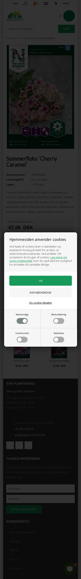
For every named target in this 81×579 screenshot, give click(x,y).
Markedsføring (58, 314)
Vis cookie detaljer (40, 303)
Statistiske (59, 333)
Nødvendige (22, 314)
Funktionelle (22, 333)
